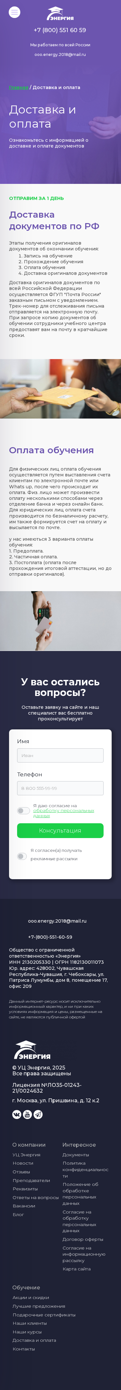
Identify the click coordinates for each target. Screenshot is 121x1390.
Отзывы (21, 1172)
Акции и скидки (31, 1297)
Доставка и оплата (34, 1340)
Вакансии (24, 1206)
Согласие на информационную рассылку (85, 1254)
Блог (18, 1214)
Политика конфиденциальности (85, 1169)
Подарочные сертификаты (44, 1315)
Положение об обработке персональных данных (81, 1193)
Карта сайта (77, 1269)
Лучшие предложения (39, 1306)
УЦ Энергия (26, 1155)
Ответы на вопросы (36, 1197)
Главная (18, 87)
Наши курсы (27, 1332)
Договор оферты (83, 1239)
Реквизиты (25, 1189)
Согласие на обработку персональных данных (80, 1221)
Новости (23, 1163)
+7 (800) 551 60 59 (60, 30)
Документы (76, 1155)
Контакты (24, 1349)
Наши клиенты (30, 1323)
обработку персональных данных (63, 813)
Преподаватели (31, 1180)
